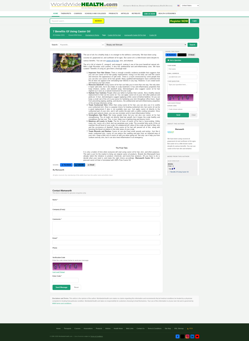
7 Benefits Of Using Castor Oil (179, 172)
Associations (88, 328)
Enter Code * (57, 276)
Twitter (183, 55)
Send (178, 115)
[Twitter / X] (182, 336)
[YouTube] (197, 336)
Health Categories (167, 13)
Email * (55, 238)
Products (113, 13)
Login (194, 21)
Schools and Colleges (95, 13)
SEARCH (98, 21)
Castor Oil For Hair (114, 35)
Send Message (61, 287)
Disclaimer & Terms (92, 35)
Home (55, 13)
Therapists (66, 13)
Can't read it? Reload (174, 103)
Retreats (136, 13)
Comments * (57, 219)
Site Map (168, 328)
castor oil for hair (112, 61)
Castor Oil (152, 35)
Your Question (173, 81)
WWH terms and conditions (61, 303)
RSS (191, 328)
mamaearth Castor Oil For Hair (135, 35)
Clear (194, 115)
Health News (118, 328)
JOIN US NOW (149, 14)
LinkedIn (80, 165)
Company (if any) (59, 209)
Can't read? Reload (59, 272)
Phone (55, 248)
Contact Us (140, 328)
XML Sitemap (179, 328)
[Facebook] (177, 336)
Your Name (171, 65)
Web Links (129, 328)
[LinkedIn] (192, 336)
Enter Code (172, 105)
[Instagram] (187, 336)
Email (92, 165)
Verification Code (59, 257)
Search (192, 45)
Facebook (67, 165)
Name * (55, 200)
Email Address (173, 73)
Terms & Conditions (154, 328)
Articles (125, 13)
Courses (78, 13)
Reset (76, 287)
